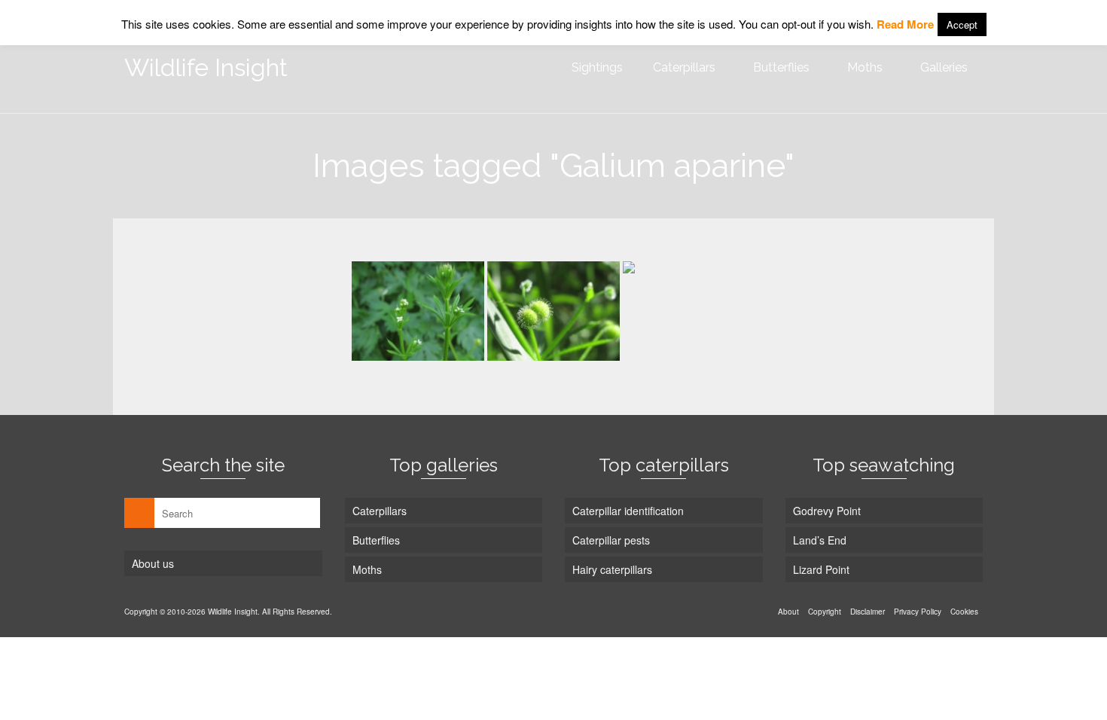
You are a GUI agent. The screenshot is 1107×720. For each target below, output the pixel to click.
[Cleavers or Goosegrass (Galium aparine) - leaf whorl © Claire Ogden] (689, 310)
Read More (905, 24)
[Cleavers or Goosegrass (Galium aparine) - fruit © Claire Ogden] (553, 311)
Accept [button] (962, 24)
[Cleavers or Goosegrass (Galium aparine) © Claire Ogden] (418, 310)
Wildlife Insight (206, 67)
